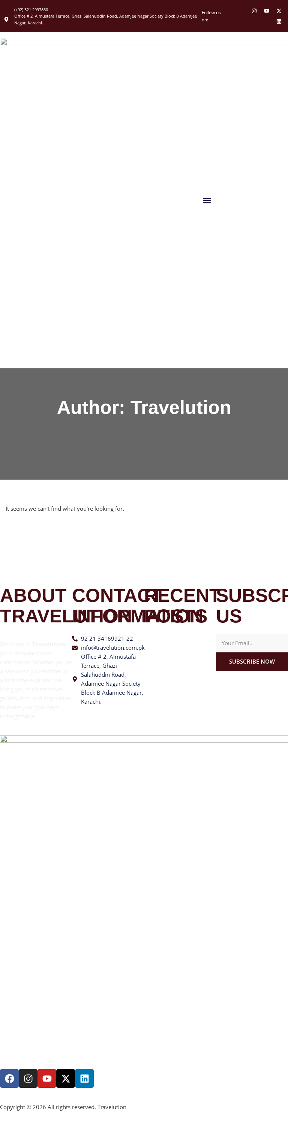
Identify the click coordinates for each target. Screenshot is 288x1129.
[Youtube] (266, 11)
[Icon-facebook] (242, 11)
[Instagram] (254, 11)
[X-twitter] (279, 11)
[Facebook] (9, 1078)
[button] (207, 200)
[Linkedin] (279, 21)
